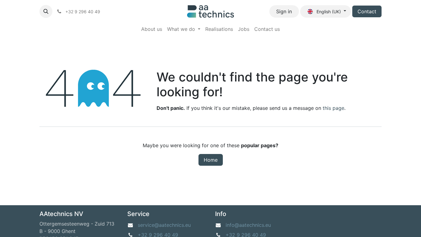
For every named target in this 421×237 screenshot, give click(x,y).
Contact (367, 11)
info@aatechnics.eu (248, 225)
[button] (45, 11)
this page (333, 108)
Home (211, 160)
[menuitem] (152, 29)
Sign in (284, 11)
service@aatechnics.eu (164, 225)
